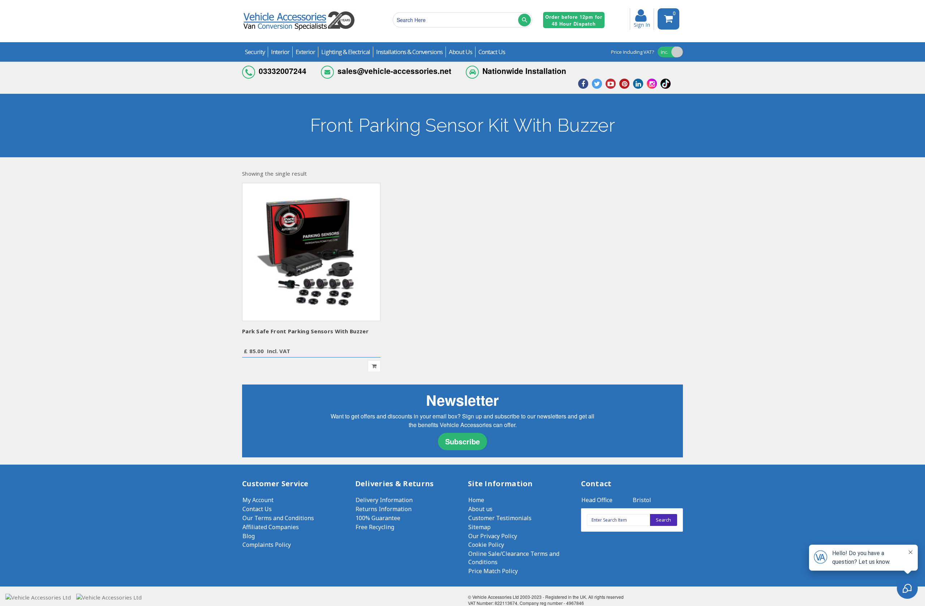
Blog (248, 536)
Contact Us (257, 509)
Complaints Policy (266, 545)
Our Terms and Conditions (278, 518)
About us (480, 509)
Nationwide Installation (524, 70)
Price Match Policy (493, 571)
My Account (258, 500)
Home (476, 500)
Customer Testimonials (500, 518)
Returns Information (384, 509)
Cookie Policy (486, 545)
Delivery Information (384, 500)
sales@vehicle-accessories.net (394, 70)
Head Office (596, 500)
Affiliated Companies (270, 527)
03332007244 (282, 70)
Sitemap (479, 527)
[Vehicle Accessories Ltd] (299, 31)
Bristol (642, 500)
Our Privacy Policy (492, 536)
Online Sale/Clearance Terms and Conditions (513, 558)
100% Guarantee (378, 518)
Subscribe (462, 441)
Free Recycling (375, 527)
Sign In (642, 24)
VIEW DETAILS (311, 251)
